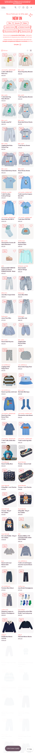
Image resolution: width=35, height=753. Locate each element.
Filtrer (5, 50)
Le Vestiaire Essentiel (24, 27)
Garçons (17, 23)
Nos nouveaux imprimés (11, 31)
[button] (17, 45)
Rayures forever (26, 31)
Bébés (25, 23)
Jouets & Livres (9, 27)
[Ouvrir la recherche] (15, 7)
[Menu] (31, 7)
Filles (9, 23)
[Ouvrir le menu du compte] (23, 7)
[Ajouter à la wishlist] (14, 55)
